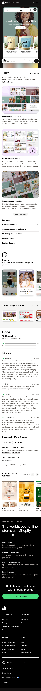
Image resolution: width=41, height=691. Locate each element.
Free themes (25, 623)
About (23, 642)
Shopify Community (8, 649)
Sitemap (5, 682)
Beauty (4, 623)
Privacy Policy (6, 673)
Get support (8, 442)
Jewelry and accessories (10, 626)
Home (4, 630)
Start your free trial (20, 596)
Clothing (5, 619)
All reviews (7, 353)
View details (6, 452)
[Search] (33, 2)
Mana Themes (8, 82)
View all (25, 474)
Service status (26, 652)
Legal (23, 649)
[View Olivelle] (26, 283)
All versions (16, 452)
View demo (29, 61)
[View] (9, 316)
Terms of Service (8, 668)
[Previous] (32, 305)
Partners (24, 645)
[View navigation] (37, 2)
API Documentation (8, 645)
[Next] (37, 305)
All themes (18, 442)
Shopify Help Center (9, 642)
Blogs (4, 652)
